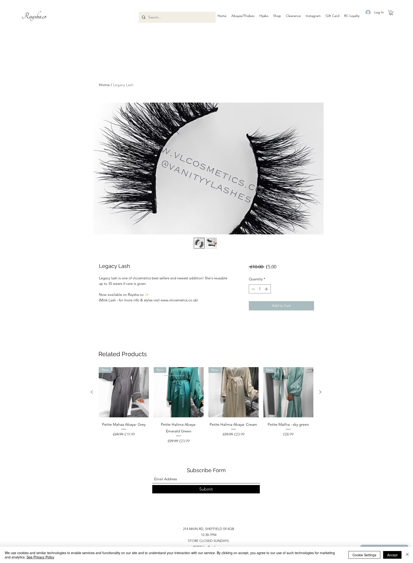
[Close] (407, 555)
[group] (206, 405)
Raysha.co (34, 16)
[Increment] (267, 289)
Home (104, 85)
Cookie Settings (364, 554)
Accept (392, 554)
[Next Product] (320, 392)
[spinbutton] (260, 289)
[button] (243, 16)
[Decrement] (253, 289)
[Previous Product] (92, 392)
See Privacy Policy (40, 557)
